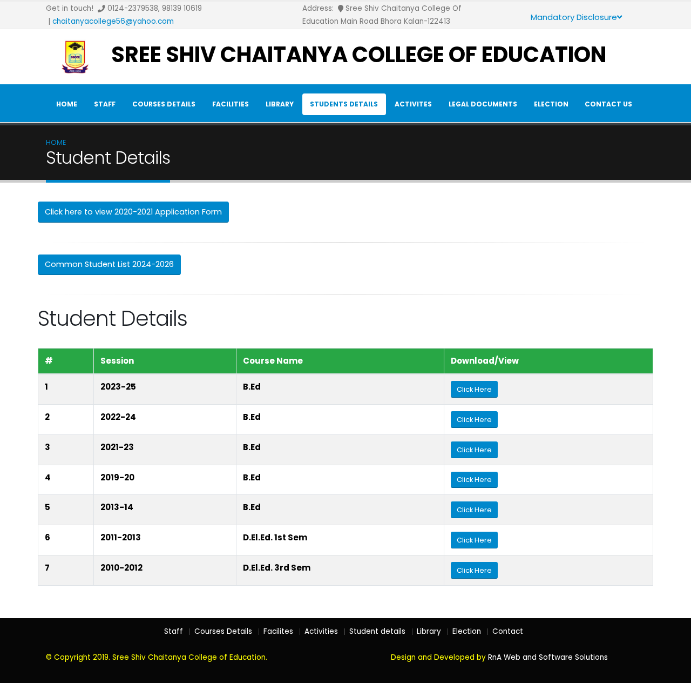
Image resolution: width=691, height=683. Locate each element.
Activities (321, 631)
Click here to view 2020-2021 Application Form (133, 211)
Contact (507, 631)
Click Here (474, 389)
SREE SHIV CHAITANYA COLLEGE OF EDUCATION (358, 54)
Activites (413, 104)
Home (66, 104)
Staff (105, 104)
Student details (377, 631)
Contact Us (608, 104)
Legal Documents (483, 104)
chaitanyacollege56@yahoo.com (113, 21)
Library (280, 104)
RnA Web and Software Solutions (548, 657)
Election (551, 104)
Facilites (278, 631)
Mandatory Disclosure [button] (574, 17)
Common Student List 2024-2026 (109, 264)
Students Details (344, 104)
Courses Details (163, 104)
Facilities (230, 104)
